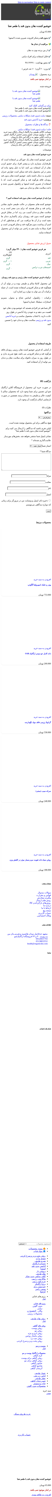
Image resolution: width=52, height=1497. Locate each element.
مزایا (49, 476)
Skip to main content (42, 2)
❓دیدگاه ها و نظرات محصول (38, 124)
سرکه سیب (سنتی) (43, 791)
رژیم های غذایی (39, 1304)
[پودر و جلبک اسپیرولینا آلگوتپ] (26, 577)
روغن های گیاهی (39, 1326)
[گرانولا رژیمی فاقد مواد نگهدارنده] (26, 714)
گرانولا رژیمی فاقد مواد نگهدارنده (38, 722)
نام (49, 488)
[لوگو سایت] (42, 16)
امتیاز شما (46, 446)
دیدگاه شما (45, 451)
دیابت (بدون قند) (38, 116)
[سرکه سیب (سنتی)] (26, 783)
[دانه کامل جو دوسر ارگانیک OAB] (26, 646)
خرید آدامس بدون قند (33, 119)
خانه (49, 129)
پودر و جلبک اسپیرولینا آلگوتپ (39, 585)
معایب (48, 482)
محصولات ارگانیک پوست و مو (34, 1353)
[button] (42, 579)
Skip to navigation (26, 2)
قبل (44, 1299)
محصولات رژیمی (9, 116)
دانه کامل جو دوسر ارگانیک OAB (38, 654)
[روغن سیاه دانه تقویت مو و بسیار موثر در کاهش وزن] (26, 852)
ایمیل (48, 494)
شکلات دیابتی (24, 116)
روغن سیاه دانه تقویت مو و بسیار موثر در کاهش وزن (30, 860)
